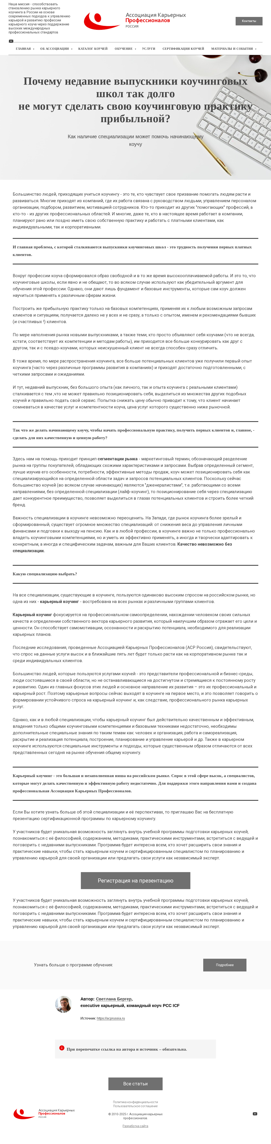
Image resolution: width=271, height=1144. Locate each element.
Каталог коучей (93, 48)
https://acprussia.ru (111, 1018)
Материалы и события (232, 48)
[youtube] (11, 42)
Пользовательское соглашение (135, 1106)
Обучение (124, 48)
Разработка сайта (135, 1126)
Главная (24, 48)
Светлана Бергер (113, 999)
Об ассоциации (55, 48)
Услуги (148, 48)
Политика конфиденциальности (135, 1102)
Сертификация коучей (183, 48)
